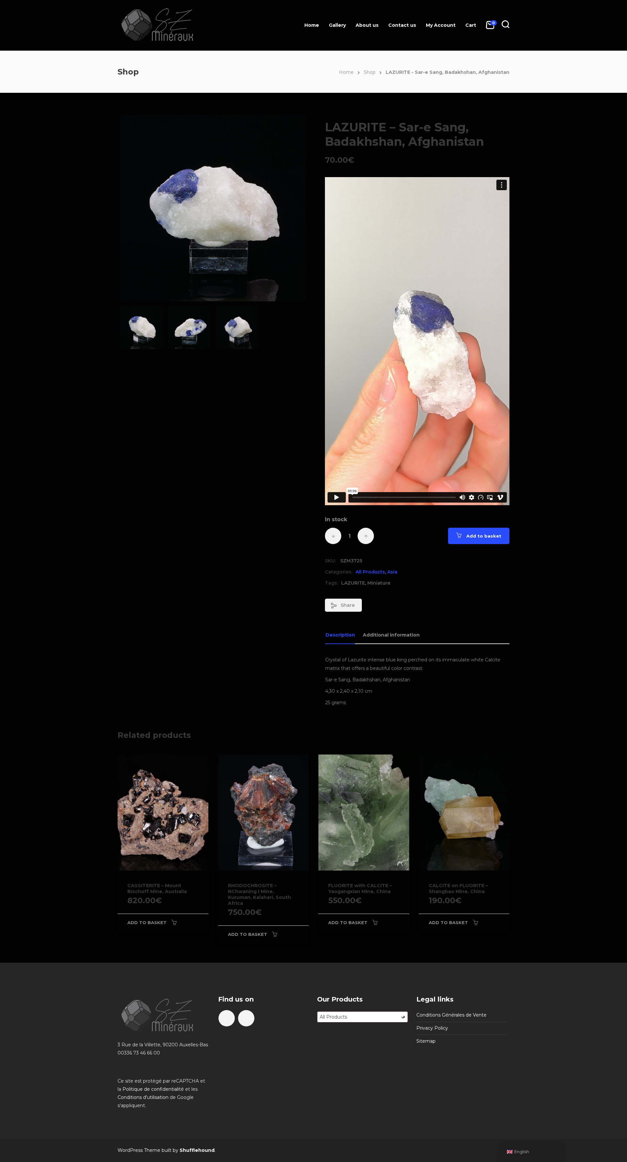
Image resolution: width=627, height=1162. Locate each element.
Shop (370, 72)
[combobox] (362, 1016)
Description (340, 635)
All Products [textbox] (362, 1017)
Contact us (402, 25)
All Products (370, 572)
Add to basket (483, 536)
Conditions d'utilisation (143, 1097)
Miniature (378, 583)
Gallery (337, 25)
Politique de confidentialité (153, 1089)
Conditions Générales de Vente (451, 1015)
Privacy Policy (432, 1028)
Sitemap (426, 1041)
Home (311, 25)
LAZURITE (353, 583)
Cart (470, 25)
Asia (392, 572)
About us (367, 25)
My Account (441, 25)
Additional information (391, 635)
